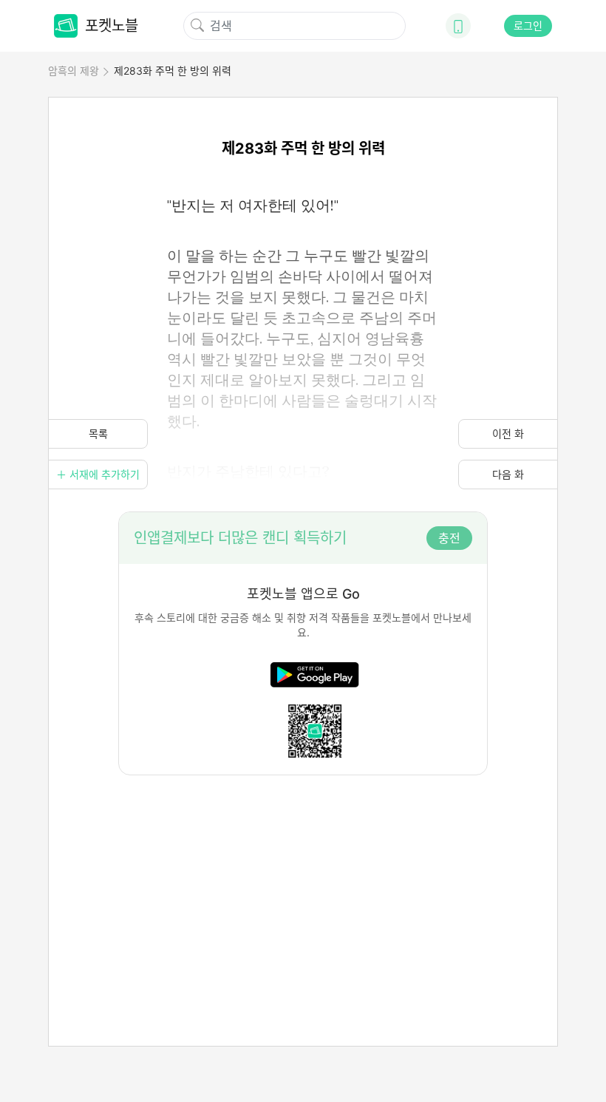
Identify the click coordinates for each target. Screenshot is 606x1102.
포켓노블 (111, 26)
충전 (449, 538)
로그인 (528, 25)
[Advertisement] (303, 878)
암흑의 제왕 (73, 70)
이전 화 (508, 433)
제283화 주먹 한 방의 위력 (172, 70)
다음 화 (508, 474)
